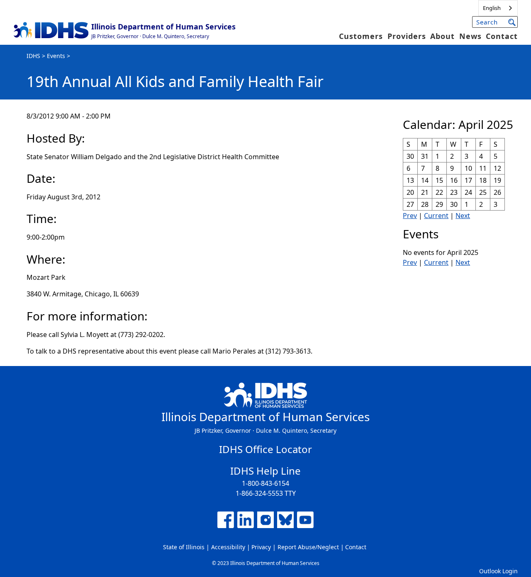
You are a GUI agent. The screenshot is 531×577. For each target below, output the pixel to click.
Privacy (261, 547)
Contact (502, 36)
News (470, 36)
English (492, 8)
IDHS (33, 56)
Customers (361, 36)
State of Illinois (184, 547)
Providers (406, 36)
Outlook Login (498, 571)
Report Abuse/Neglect (308, 547)
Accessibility (228, 547)
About (442, 36)
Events (56, 56)
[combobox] (498, 8)
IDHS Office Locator (265, 449)
